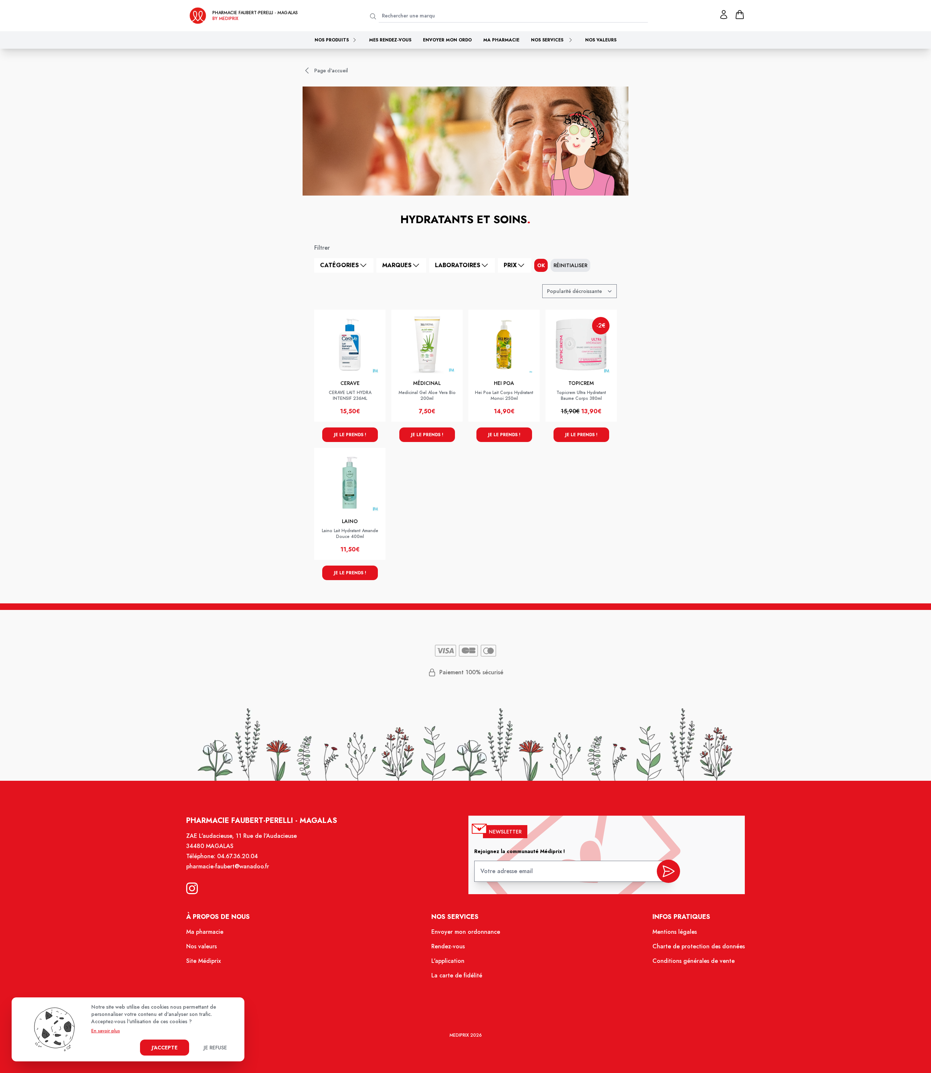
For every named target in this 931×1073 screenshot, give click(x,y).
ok (541, 265)
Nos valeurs (600, 40)
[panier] (740, 14)
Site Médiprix (203, 961)
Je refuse (215, 1047)
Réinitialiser (570, 265)
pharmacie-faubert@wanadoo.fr (227, 866)
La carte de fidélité (456, 975)
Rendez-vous (448, 946)
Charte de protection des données (698, 946)
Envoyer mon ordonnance (465, 932)
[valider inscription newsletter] (668, 871)
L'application (447, 961)
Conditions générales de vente (693, 961)
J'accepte (164, 1047)
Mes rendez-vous (390, 40)
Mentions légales (674, 932)
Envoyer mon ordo (447, 40)
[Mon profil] (724, 14)
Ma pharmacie (501, 40)
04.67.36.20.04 (237, 856)
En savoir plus (105, 1031)
